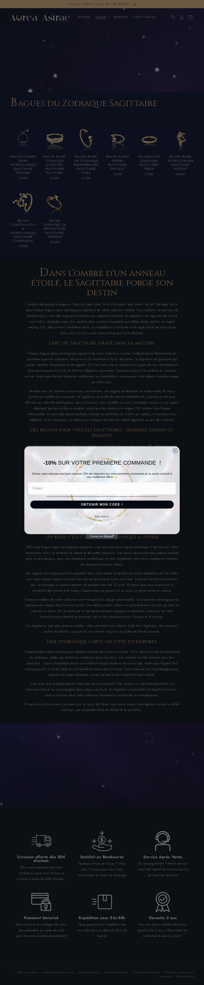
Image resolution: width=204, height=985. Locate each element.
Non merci (102, 516)
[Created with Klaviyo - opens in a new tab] (102, 536)
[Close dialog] (175, 450)
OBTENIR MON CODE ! (102, 504)
